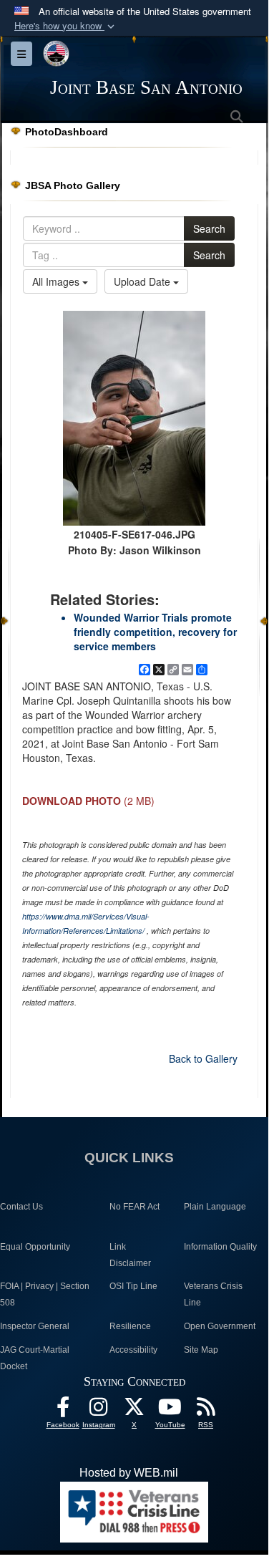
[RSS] (206, 1410)
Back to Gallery (203, 1058)
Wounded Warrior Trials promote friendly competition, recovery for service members (155, 631)
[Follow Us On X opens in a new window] (134, 1410)
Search (209, 228)
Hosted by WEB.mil (128, 1473)
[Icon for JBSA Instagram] (99, 1410)
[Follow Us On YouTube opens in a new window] (170, 1410)
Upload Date (143, 281)
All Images (57, 281)
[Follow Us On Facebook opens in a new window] (63, 1410)
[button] (65, 26)
